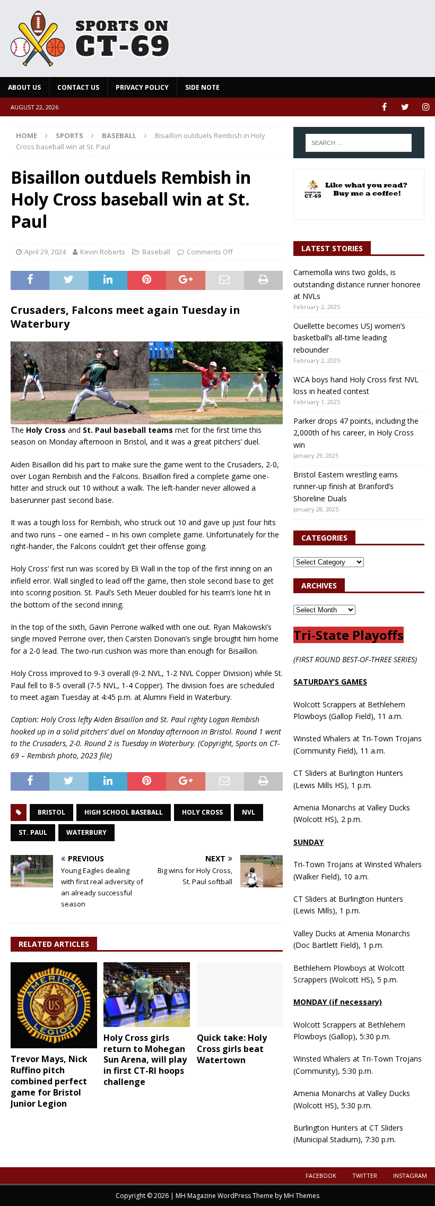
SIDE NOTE (202, 87)
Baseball (156, 251)
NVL (248, 812)
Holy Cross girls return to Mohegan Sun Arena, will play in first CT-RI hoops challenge (145, 1060)
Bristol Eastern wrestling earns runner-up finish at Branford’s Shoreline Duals (345, 486)
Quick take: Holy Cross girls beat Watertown (232, 1049)
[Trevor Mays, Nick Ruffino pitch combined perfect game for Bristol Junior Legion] (54, 1005)
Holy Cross (202, 812)
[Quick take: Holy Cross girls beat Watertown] (240, 994)
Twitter (364, 1175)
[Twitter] (405, 107)
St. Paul (33, 832)
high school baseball (123, 812)
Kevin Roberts (102, 251)
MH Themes (301, 1195)
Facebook (321, 1175)
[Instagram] (425, 107)
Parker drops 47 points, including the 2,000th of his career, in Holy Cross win (356, 433)
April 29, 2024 (45, 251)
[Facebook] (384, 107)
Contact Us (78, 87)
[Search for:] (358, 143)
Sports (69, 135)
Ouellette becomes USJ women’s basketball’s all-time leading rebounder (349, 338)
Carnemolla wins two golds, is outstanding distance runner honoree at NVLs (357, 284)
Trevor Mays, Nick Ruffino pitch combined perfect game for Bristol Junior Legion (49, 1081)
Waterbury (86, 832)
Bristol (51, 812)
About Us (24, 87)
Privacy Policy (142, 87)
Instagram (410, 1175)
